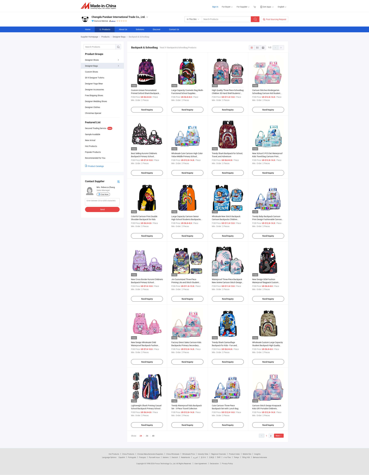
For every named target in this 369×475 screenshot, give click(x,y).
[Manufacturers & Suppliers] (99, 5)
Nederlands (185, 457)
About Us (123, 29)
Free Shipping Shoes (94, 95)
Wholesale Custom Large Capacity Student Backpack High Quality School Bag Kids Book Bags (267, 345)
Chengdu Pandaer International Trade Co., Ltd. (118, 16)
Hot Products (114, 454)
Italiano (166, 457)
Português (132, 457)
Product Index (234, 454)
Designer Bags (91, 65)
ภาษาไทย (227, 457)
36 (147, 435)
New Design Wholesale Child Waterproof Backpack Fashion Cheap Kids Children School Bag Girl (147, 345)
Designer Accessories (94, 89)
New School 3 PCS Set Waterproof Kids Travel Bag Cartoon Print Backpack (267, 156)
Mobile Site (247, 454)
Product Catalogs (96, 166)
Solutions (140, 29)
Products (106, 29)
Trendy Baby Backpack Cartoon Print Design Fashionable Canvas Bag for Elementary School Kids (267, 219)
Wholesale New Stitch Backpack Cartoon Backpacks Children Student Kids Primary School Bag (226, 219)
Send (102, 209)
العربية (195, 457)
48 (153, 435)
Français (142, 457)
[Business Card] (118, 181)
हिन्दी (218, 457)
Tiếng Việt (246, 457)
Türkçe (236, 457)
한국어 (203, 457)
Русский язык (154, 457)
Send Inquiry (147, 110)
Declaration (214, 463)
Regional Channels (218, 454)
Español (122, 457)
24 (141, 436)
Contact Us (174, 29)
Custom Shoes (91, 71)
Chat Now (104, 194)
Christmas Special (93, 113)
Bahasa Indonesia (260, 457)
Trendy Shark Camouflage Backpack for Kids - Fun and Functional (224, 345)
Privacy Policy (227, 463)
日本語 (211, 457)
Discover (156, 29)
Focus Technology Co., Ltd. (165, 463)
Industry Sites (203, 454)
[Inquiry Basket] (255, 6)
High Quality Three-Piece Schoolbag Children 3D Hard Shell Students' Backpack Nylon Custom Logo (228, 93)
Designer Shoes (92, 60)
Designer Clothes (92, 107)
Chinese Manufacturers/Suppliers (150, 454)
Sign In (215, 6)
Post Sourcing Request (276, 19)
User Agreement (200, 463)
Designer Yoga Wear (94, 83)
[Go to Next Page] (281, 47)
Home (87, 29)
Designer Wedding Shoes (96, 101)
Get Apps (267, 6)
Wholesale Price (188, 454)
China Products (128, 454)
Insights (257, 454)
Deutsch (175, 457)
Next (278, 435)
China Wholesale (172, 454)
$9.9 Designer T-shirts (94, 77)
